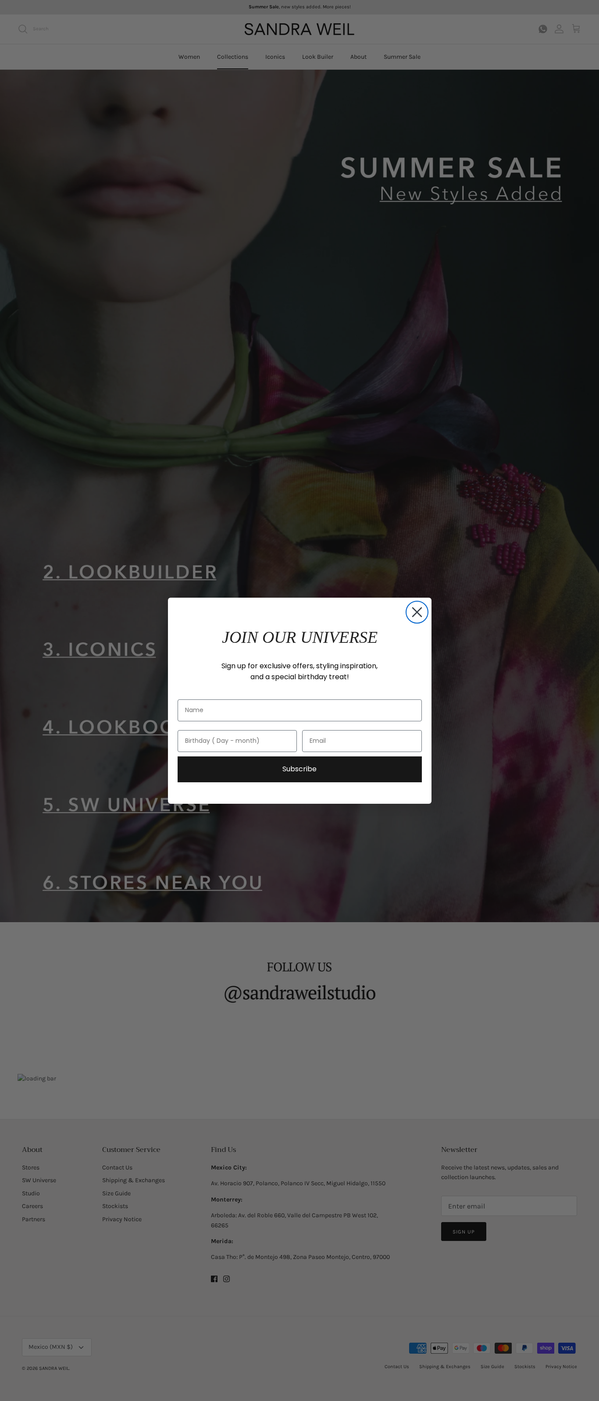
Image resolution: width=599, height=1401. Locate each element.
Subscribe (299, 769)
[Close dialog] (417, 612)
